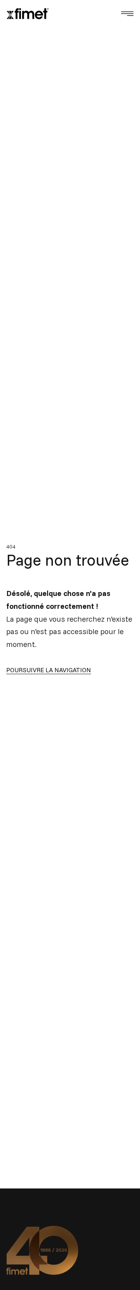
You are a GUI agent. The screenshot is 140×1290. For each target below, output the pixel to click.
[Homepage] (27, 13)
